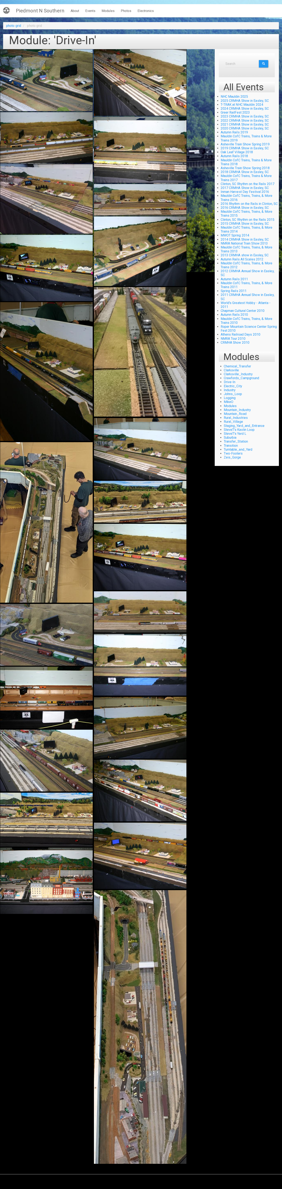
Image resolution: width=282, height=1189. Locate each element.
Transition (231, 446)
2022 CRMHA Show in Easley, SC (245, 120)
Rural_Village (233, 422)
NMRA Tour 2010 (233, 339)
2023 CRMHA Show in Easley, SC (245, 116)
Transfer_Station (236, 441)
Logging (230, 398)
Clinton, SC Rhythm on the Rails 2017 (248, 184)
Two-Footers (233, 453)
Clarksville (231, 370)
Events (90, 11)
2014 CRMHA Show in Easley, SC (245, 239)
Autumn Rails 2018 (234, 156)
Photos (126, 11)
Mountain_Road (235, 414)
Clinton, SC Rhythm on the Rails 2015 (248, 220)
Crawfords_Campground (241, 378)
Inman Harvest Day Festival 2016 (245, 192)
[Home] (8, 10)
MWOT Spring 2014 (235, 235)
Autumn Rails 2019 (234, 132)
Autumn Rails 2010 (234, 315)
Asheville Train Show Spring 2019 (245, 144)
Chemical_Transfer (237, 366)
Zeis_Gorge (232, 457)
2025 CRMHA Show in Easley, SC (245, 101)
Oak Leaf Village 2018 (237, 152)
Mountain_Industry (237, 410)
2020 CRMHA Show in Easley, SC (245, 128)
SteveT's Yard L (235, 434)
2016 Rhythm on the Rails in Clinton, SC (249, 204)
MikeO (228, 402)
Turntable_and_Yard (238, 449)
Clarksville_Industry (238, 374)
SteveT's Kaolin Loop (239, 430)
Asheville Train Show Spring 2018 (245, 168)
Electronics (145, 11)
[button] (46, 80)
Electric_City (233, 386)
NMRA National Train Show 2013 (244, 243)
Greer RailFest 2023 (235, 112)
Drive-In (230, 382)
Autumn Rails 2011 (234, 279)
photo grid (13, 26)
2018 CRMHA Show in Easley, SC (245, 172)
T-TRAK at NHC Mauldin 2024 (242, 105)
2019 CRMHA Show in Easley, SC (245, 148)
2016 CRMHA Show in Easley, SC (245, 208)
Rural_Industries (236, 418)
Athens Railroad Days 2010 (241, 334)
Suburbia (230, 437)
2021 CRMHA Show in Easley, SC (245, 124)
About (75, 11)
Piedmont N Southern (40, 11)
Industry (230, 390)
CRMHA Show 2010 (235, 342)
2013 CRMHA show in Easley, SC (245, 255)
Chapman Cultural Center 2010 (243, 311)
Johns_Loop (233, 394)
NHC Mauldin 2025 (234, 97)
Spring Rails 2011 (234, 291)
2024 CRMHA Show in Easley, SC (245, 108)
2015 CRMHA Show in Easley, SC (245, 224)
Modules (108, 11)
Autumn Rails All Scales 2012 (242, 259)
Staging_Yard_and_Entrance (244, 426)
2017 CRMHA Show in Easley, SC (245, 188)
